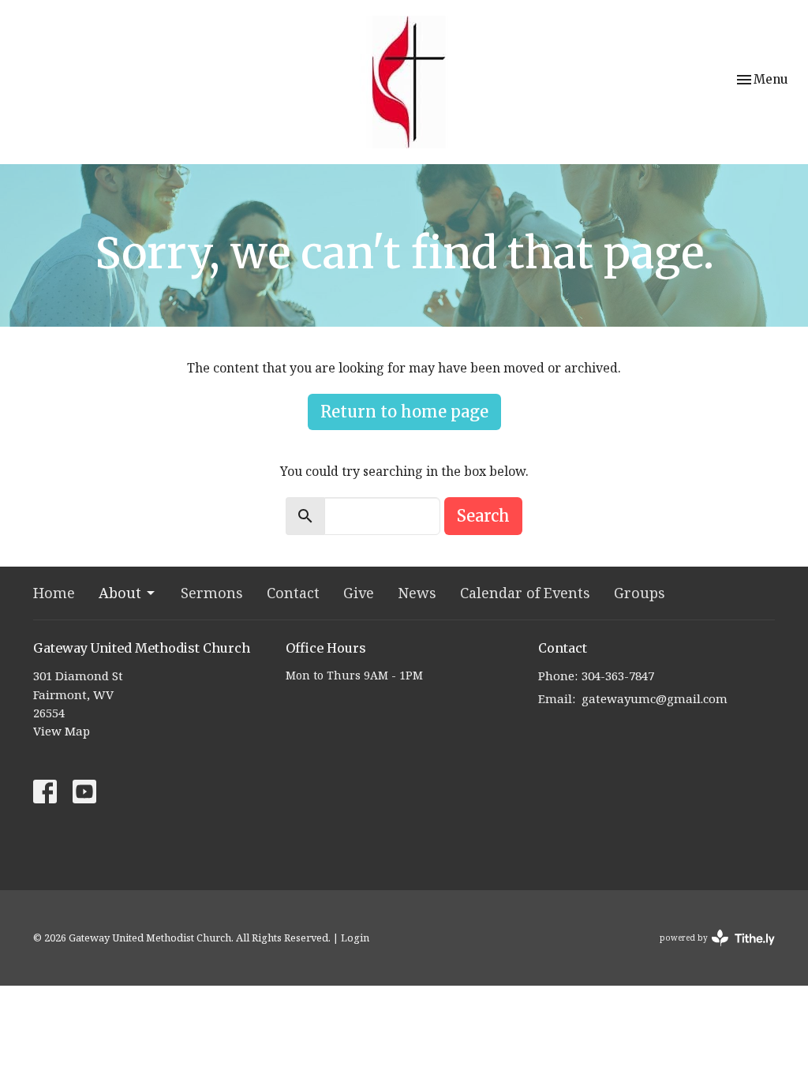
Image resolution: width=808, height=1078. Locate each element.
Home (54, 592)
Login (355, 937)
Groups (639, 592)
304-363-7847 (618, 675)
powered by (709, 951)
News (417, 592)
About (120, 592)
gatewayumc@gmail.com (655, 698)
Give (358, 592)
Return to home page (404, 411)
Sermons (212, 592)
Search (483, 516)
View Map (61, 731)
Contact (293, 592)
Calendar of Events (525, 592)
